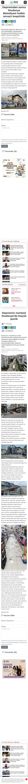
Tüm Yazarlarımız (22, 284)
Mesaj (3, 125)
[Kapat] (26, 779)
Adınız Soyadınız (7, 120)
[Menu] (25, 2)
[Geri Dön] (2, 2)
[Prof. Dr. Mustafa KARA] (5, 299)
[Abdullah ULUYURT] (5, 291)
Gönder (4, 146)
